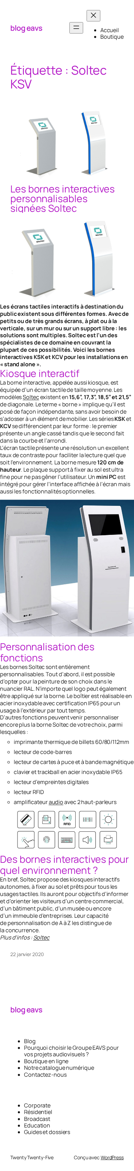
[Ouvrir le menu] (76, 28)
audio (56, 802)
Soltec (31, 397)
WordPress (112, 1157)
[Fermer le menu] (93, 15)
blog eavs (26, 28)
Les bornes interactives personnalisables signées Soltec (62, 198)
